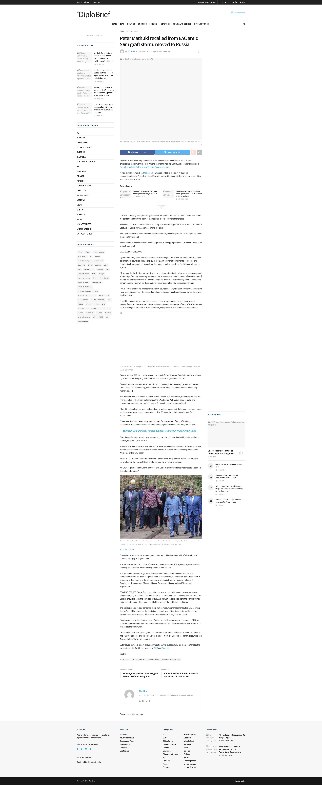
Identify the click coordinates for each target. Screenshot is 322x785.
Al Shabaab (82, 256)
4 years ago (99, 81)
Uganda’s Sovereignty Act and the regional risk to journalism (145, 192)
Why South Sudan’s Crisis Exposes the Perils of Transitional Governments (230, 749)
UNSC (101, 317)
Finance (80, 176)
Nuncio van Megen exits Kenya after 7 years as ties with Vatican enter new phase (189, 193)
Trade (99, 313)
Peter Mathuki (153, 660)
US (107, 317)
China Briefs (82, 143)
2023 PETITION (127, 549)
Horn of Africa (84, 186)
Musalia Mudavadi (85, 287)
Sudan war (90, 313)
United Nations (84, 229)
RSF (109, 300)
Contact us (96, 2)
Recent (80, 219)
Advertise (87, 2)
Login (243, 2)
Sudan (80, 313)
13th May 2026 (182, 199)
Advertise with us (127, 738)
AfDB (80, 252)
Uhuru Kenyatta (84, 317)
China (97, 256)
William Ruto (83, 321)
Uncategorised (84, 224)
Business (142, 24)
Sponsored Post (127, 741)
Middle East (82, 195)
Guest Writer (125, 744)
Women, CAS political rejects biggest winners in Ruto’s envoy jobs (159, 430)
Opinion (80, 210)
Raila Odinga (104, 295)
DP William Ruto (94, 265)
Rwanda (89, 304)
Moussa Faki (97, 282)
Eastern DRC (89, 269)
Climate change (84, 147)
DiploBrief (92, 781)
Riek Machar (83, 300)
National (81, 200)
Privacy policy (240, 781)
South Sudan (105, 308)
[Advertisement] (226, 123)
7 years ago (99, 64)
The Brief (131, 51)
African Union (98, 252)
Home (114, 24)
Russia (80, 304)
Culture (81, 152)
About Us (123, 735)
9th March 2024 (144, 51)
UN (94, 317)
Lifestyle (81, 191)
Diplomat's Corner (132, 31)
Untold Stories (201, 24)
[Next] (163, 207)
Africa (87, 252)
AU (78, 133)
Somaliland (92, 308)
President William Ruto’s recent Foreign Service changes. (145, 167)
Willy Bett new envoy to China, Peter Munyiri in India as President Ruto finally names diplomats (229, 488)
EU (107, 269)
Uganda (108, 313)
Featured (81, 171)
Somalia (165, 648)
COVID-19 (81, 265)
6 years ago (99, 98)
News (121, 24)
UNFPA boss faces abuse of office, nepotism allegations (221, 452)
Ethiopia (100, 269)
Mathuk (146, 173)
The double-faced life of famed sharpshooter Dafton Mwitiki (226, 476)
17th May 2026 (139, 197)
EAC (169, 51)
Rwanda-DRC (100, 304)
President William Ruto (171, 660)
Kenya (101, 274)
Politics (131, 24)
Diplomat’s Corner (182, 24)
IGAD (94, 274)
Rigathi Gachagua (98, 300)
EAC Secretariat (138, 660)
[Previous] (159, 207)
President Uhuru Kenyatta (88, 291)
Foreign (153, 24)
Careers (79, 2)
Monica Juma (83, 282)
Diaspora (165, 24)
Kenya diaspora (84, 278)
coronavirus (98, 261)
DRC (156, 648)
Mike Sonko (104, 278)
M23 (94, 278)
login (127, 714)
